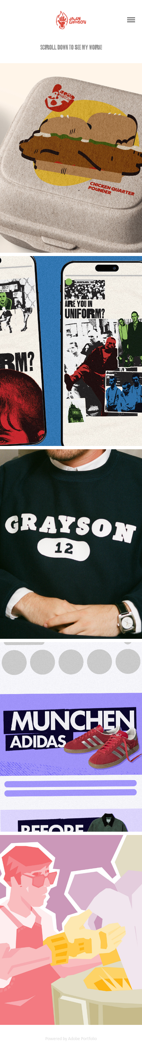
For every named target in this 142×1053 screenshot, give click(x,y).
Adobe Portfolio (82, 1038)
